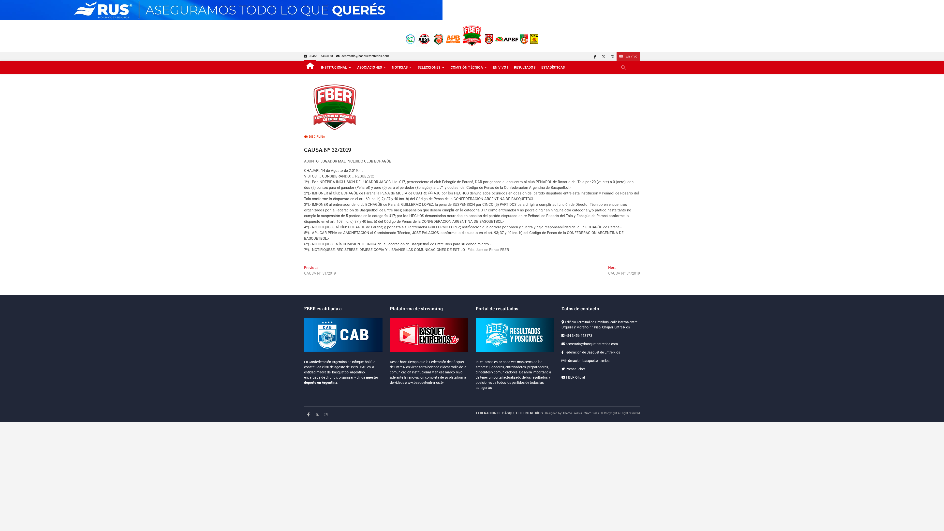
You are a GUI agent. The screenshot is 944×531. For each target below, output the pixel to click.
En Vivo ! (500, 67)
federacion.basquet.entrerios (586, 361)
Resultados (524, 67)
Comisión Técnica (467, 67)
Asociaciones (369, 67)
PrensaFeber (575, 369)
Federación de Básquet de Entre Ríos (592, 352)
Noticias (400, 67)
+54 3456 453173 (578, 336)
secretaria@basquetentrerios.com (365, 56)
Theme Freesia (572, 413)
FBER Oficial (575, 377)
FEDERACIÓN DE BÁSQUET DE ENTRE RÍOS (509, 413)
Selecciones (429, 67)
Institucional (334, 67)
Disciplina (317, 136)
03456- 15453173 (320, 56)
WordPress (591, 413)
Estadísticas (553, 67)
